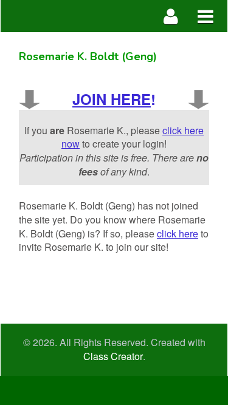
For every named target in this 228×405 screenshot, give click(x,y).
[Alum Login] (171, 16)
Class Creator (113, 356)
